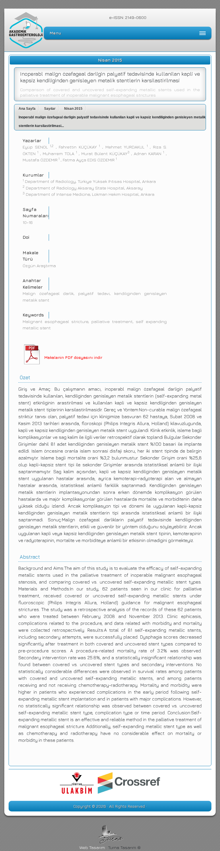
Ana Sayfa (27, 109)
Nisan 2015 (73, 109)
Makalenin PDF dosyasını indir (73, 357)
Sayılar (50, 109)
